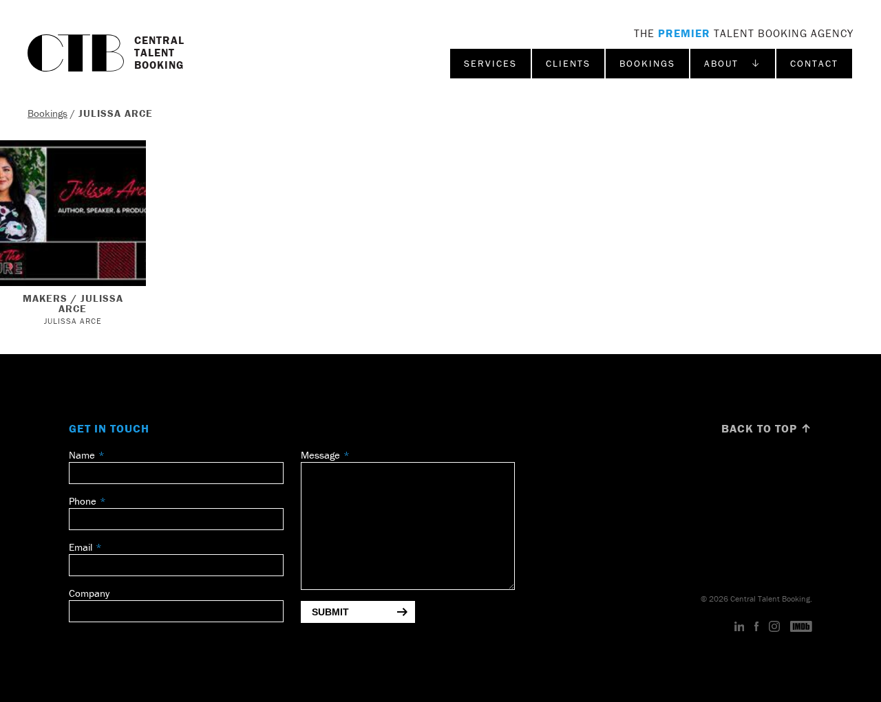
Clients (568, 63)
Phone (82, 500)
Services (490, 63)
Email (80, 546)
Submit (330, 611)
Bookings (647, 63)
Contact (814, 63)
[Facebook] (756, 627)
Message (320, 454)
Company (89, 593)
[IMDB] (801, 627)
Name (82, 454)
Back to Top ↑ (766, 428)
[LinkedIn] (739, 627)
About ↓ (732, 63)
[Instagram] (774, 627)
